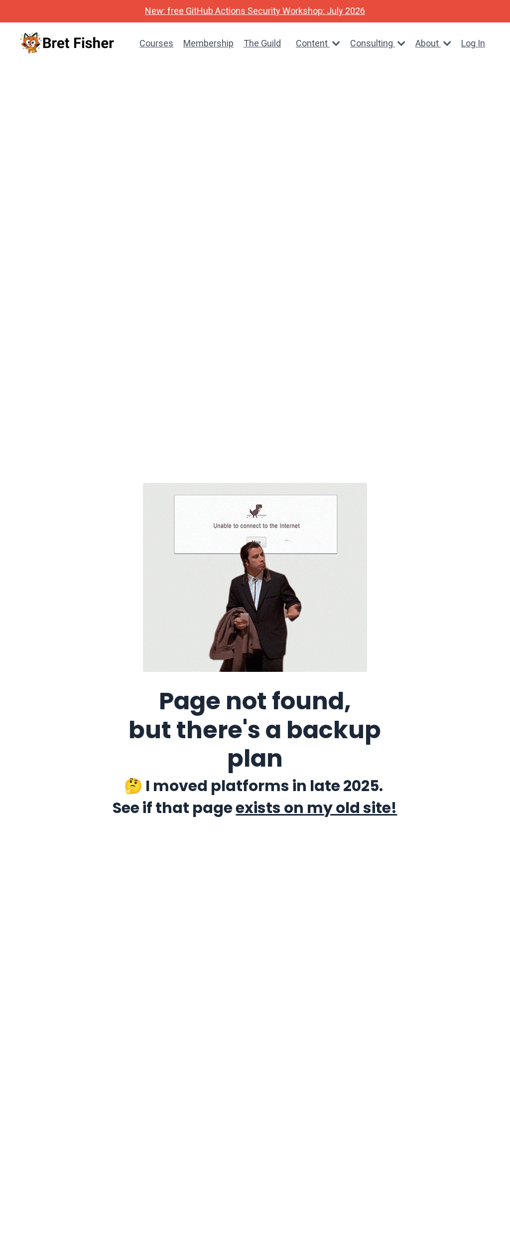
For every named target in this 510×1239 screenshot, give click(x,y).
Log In (473, 43)
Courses (156, 43)
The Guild (262, 43)
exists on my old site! (316, 808)
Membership (208, 43)
